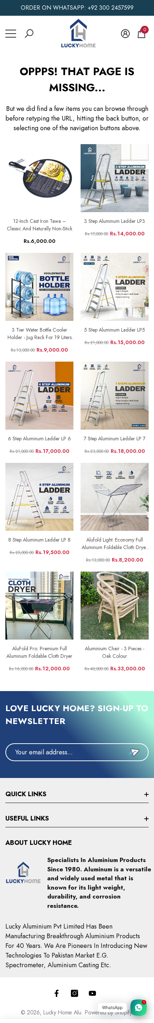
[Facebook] (57, 993)
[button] (29, 33)
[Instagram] (74, 993)
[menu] (10, 33)
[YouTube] (92, 993)
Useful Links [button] (27, 818)
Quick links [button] (26, 794)
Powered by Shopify (108, 1012)
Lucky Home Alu (62, 1012)
